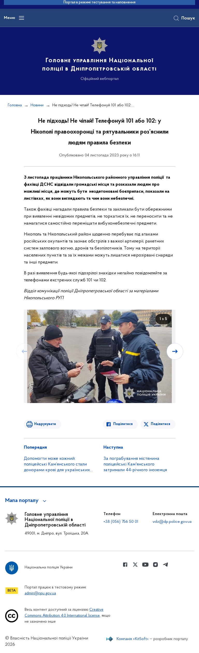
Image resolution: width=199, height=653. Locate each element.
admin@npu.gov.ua (40, 593)
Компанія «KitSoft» (133, 639)
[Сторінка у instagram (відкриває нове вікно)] (155, 564)
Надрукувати (45, 424)
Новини (37, 105)
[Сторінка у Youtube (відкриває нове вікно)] (145, 564)
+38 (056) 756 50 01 (120, 522)
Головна (15, 105)
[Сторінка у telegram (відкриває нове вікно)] (165, 564)
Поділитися (123, 424)
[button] (26, 501)
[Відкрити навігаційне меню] (21, 17)
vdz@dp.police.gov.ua (172, 522)
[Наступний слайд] (175, 351)
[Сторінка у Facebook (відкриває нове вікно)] (125, 564)
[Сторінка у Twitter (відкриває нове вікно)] (135, 564)
